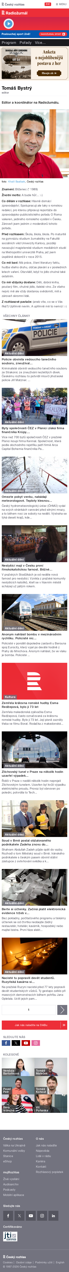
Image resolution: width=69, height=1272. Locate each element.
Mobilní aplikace (13, 1195)
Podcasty (9, 1189)
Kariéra (40, 1161)
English (60, 1262)
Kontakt (41, 1166)
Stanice (8, 1156)
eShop (7, 1161)
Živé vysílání (11, 1179)
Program (9, 42)
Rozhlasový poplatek (49, 1172)
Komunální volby (14, 1150)
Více (40, 42)
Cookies (8, 1262)
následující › (62, 1010)
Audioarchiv (11, 1184)
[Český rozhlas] (13, 4)
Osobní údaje (24, 1262)
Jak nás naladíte (46, 1145)
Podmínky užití (44, 1262)
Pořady (25, 42)
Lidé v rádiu (43, 1156)
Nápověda (42, 1150)
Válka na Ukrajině (14, 1145)
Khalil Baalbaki (16, 181)
